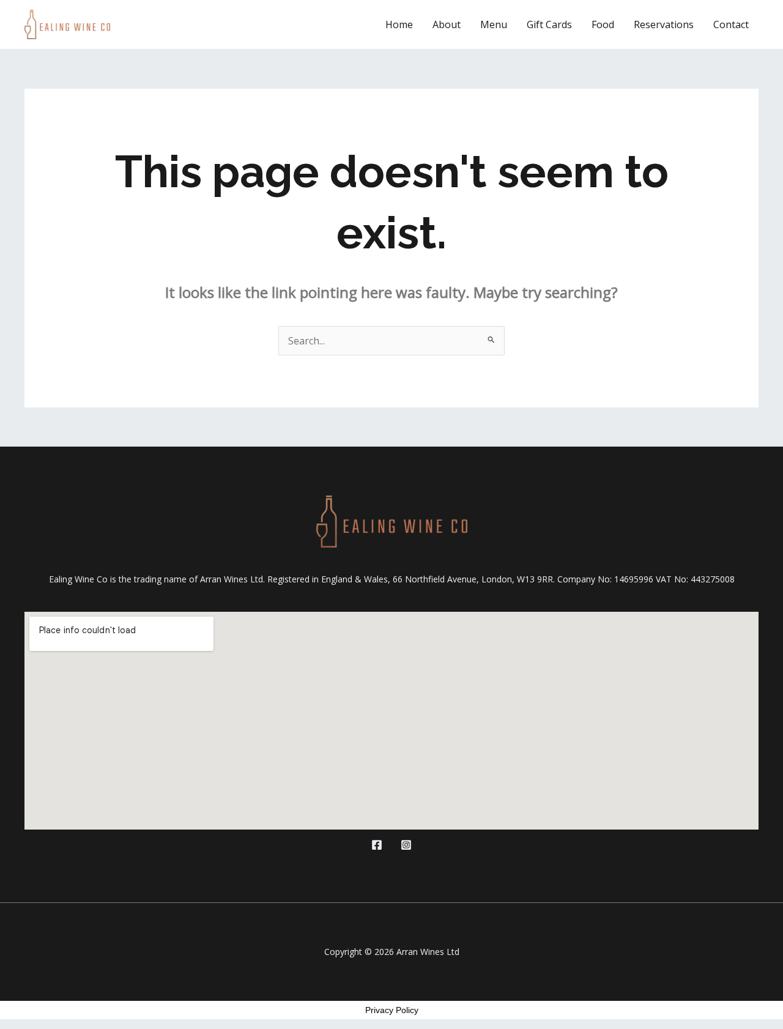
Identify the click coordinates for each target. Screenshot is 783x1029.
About (446, 24)
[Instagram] (406, 844)
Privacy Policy (391, 1010)
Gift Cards (549, 24)
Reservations (664, 24)
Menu (493, 24)
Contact (731, 24)
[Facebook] (376, 844)
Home (399, 24)
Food (603, 24)
